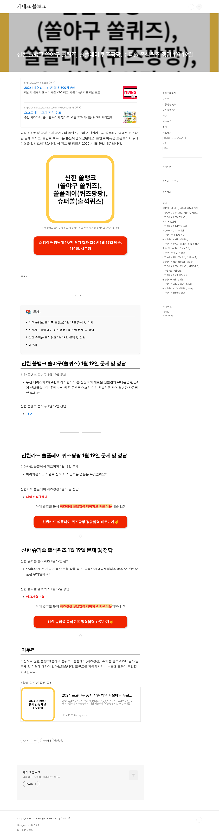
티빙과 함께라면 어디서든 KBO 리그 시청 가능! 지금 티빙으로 (62, 92)
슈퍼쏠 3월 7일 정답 (180, 248)
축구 (165, 115)
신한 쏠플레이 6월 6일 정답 (174, 288)
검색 (191, 6)
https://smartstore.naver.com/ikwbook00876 (49, 107)
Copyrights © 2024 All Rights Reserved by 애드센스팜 (43, 818)
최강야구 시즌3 (190, 212)
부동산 (166, 98)
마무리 (32, 345)
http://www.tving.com (36, 82)
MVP (190, 288)
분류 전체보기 (169, 93)
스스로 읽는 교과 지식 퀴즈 (42, 112)
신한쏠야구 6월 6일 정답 (173, 284)
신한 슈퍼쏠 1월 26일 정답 (174, 257)
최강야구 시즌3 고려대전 (173, 230)
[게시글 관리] (35, 740)
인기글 (175, 181)
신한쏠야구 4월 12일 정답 (174, 261)
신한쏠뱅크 (193, 266)
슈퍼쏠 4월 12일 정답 (189, 244)
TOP (199, 820)
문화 (165, 143)
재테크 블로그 (31, 6)
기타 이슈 (167, 121)
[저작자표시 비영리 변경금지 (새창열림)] (58, 740)
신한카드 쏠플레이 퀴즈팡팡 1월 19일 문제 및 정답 (61, 330)
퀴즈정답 (167, 132)
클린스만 (166, 248)
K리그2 (166, 208)
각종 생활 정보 (169, 104)
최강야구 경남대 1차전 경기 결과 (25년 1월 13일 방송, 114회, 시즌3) (80, 245)
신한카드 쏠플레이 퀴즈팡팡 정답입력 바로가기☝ (80, 522)
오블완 (189, 261)
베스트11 (174, 208)
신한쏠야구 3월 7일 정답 (173, 279)
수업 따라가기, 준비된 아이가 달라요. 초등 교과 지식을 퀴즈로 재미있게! (68, 117)
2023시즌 (191, 257)
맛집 (165, 127)
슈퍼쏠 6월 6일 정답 (189, 208)
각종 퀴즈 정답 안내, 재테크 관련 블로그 (41, 777)
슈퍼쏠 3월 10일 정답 (172, 270)
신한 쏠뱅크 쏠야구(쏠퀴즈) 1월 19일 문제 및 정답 (60, 322)
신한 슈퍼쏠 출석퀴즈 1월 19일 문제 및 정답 (56, 337)
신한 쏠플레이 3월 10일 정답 (175, 266)
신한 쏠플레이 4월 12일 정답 (175, 275)
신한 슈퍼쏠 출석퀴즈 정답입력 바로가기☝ (80, 622)
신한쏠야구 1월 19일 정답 (173, 235)
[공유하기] (31, 740)
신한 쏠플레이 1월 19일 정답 (175, 226)
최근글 (166, 181)
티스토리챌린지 (169, 221)
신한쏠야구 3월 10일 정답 (174, 293)
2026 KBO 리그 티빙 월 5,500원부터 (49, 87)
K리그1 (189, 284)
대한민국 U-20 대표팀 (172, 212)
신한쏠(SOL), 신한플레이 (175, 137)
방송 (166, 148)
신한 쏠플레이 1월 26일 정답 (175, 239)
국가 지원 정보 (169, 110)
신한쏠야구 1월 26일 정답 (174, 253)
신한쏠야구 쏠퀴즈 (170, 244)
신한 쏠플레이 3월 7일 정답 (174, 217)
